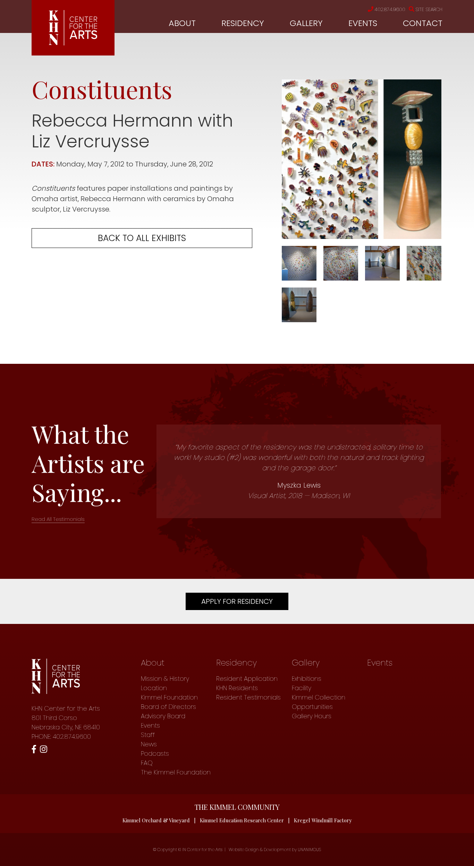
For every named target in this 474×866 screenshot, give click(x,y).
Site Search (428, 9)
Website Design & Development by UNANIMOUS (275, 849)
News (149, 744)
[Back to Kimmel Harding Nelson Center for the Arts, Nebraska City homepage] (73, 43)
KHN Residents (237, 688)
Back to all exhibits (142, 238)
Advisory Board (163, 716)
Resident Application (247, 678)
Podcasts (155, 753)
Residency (242, 23)
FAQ (147, 762)
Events (362, 23)
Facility (301, 688)
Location (154, 688)
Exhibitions (306, 678)
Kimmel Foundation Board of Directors (169, 702)
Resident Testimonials (248, 697)
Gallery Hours (311, 716)
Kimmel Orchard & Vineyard (156, 820)
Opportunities (312, 706)
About (182, 23)
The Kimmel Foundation (176, 772)
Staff (148, 734)
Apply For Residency (237, 601)
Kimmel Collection (318, 697)
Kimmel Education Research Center (242, 820)
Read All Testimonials (58, 519)
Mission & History (165, 678)
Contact (422, 23)
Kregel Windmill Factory (323, 820)
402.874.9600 (389, 9)
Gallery (306, 23)
